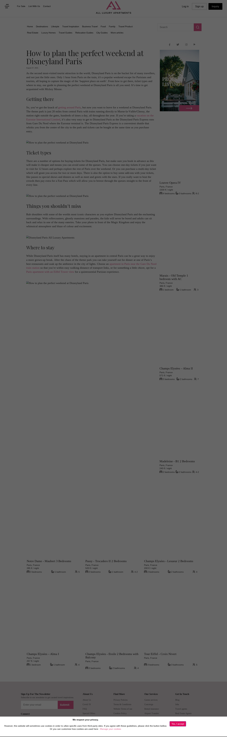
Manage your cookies (110, 729)
